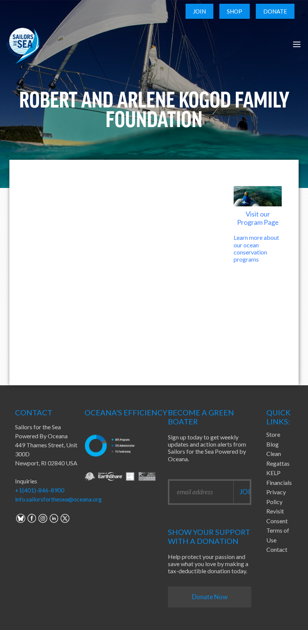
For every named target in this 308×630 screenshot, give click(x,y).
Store (273, 434)
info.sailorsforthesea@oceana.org (58, 499)
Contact (276, 549)
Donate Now (210, 597)
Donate (275, 11)
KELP (273, 472)
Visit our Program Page (258, 218)
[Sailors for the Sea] (23, 44)
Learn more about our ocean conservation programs (256, 248)
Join (199, 11)
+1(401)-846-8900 (39, 490)
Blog (272, 444)
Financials (279, 482)
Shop (234, 11)
